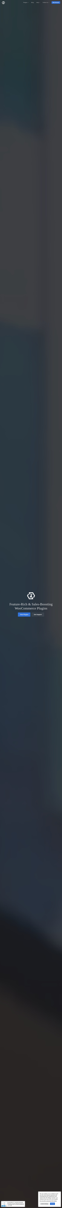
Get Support (38, 614)
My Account (56, 2)
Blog (32, 2)
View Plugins (24, 614)
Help (37, 2)
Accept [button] (52, 1203)
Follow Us (45, 2)
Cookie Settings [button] (44, 1203)
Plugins (25, 2)
